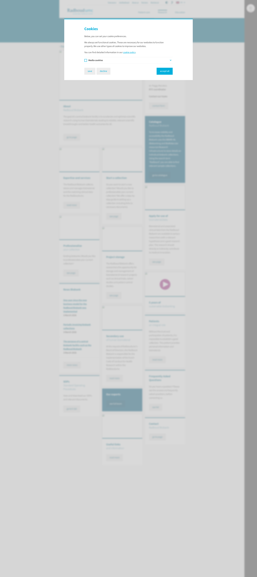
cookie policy (129, 52)
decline (103, 71)
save (90, 71)
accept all (164, 71)
